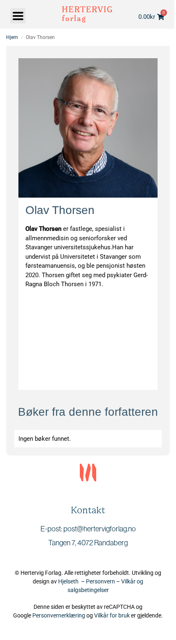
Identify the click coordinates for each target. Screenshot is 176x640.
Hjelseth (69, 581)
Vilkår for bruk (112, 615)
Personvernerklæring (58, 615)
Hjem (12, 37)
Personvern (100, 581)
